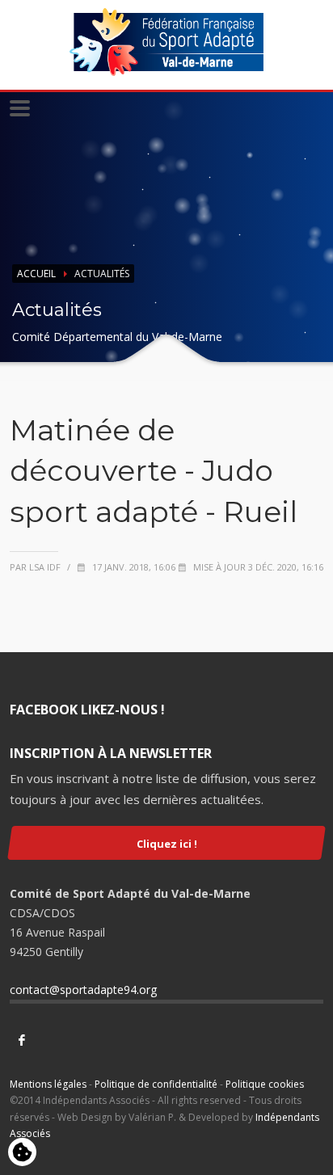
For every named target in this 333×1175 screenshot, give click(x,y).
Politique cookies (265, 1084)
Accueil (36, 273)
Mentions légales (48, 1084)
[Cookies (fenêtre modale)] (22, 1153)
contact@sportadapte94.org (83, 989)
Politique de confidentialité (156, 1084)
